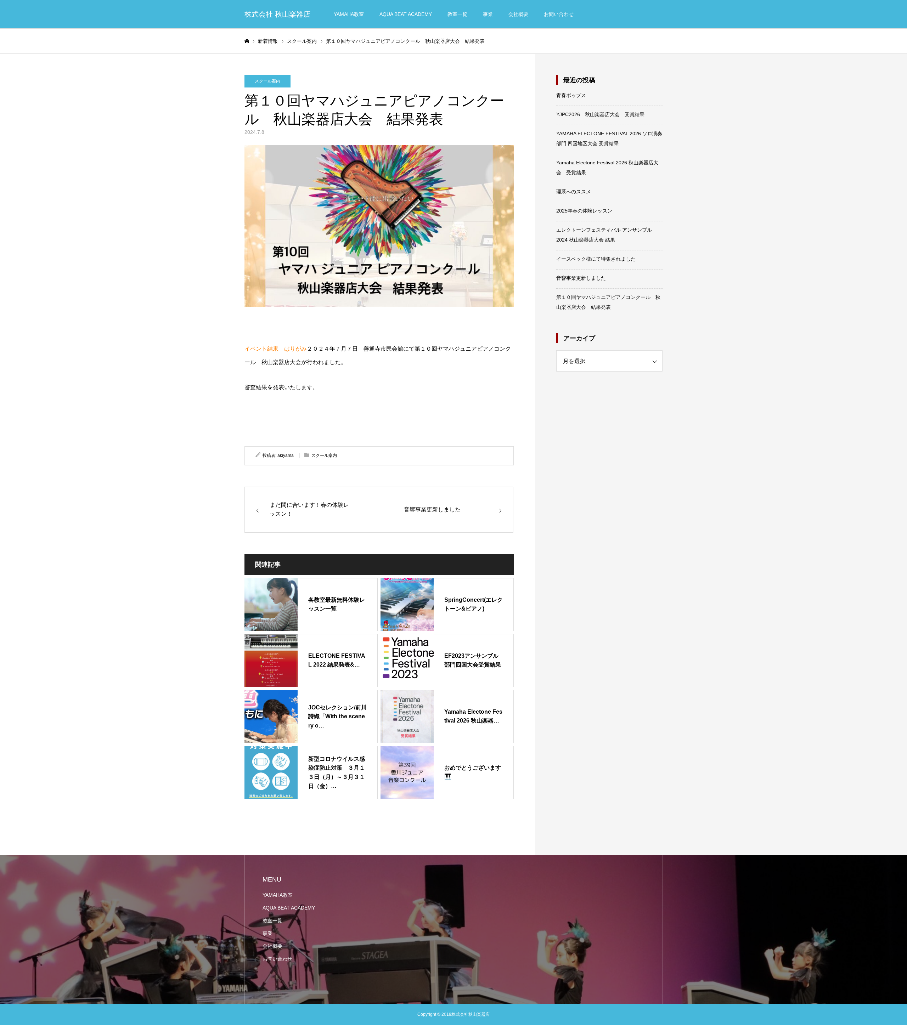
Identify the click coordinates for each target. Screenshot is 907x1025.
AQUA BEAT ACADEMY (405, 14)
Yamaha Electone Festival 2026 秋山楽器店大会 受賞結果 (607, 167)
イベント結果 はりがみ (275, 349)
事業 (488, 14)
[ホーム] (246, 41)
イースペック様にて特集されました (596, 259)
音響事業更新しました (581, 278)
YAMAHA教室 (349, 14)
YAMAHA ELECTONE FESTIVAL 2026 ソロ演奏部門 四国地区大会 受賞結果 (609, 138)
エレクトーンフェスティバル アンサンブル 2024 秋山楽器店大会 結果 (604, 235)
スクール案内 (267, 81)
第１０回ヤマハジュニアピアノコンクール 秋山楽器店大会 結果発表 (608, 302)
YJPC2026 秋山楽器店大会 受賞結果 (600, 114)
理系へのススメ (573, 191)
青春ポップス (571, 95)
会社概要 (518, 14)
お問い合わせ (559, 14)
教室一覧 (457, 14)
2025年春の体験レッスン (584, 211)
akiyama (285, 455)
